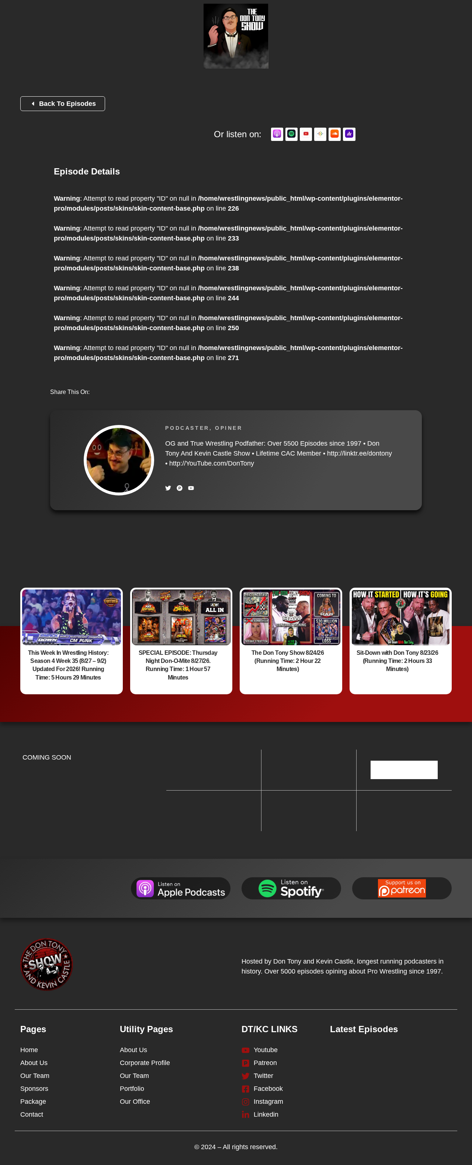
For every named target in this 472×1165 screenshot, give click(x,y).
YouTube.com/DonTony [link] (211, 463)
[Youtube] (191, 488)
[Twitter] (168, 488)
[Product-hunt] (180, 488)
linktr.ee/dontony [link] (359, 453)
